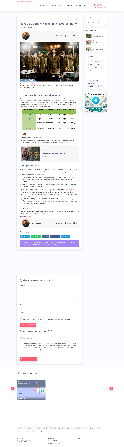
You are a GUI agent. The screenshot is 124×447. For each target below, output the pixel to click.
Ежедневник (91, 83)
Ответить (26, 353)
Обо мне (35, 432)
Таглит (96, 67)
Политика (90, 77)
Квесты (60, 5)
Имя (21, 305)
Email (22, 312)
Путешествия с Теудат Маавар (49, 432)
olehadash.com (26, 440)
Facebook (42, 213)
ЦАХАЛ (32, 84)
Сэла (102, 67)
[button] (104, 8)
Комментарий (24, 285)
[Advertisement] (49, 262)
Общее (89, 74)
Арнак (89, 61)
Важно (54, 5)
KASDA (28, 216)
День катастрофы (93, 80)
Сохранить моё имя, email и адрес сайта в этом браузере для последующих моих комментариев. (46, 320)
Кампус (97, 74)
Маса (89, 67)
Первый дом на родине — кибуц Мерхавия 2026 (99, 35)
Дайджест (98, 64)
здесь (36, 99)
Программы (69, 5)
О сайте (100, 86)
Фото (97, 71)
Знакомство (91, 86)
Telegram (62, 242)
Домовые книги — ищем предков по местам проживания (99, 42)
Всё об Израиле (44, 5)
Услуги (86, 5)
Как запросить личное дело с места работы (98, 48)
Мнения (78, 5)
